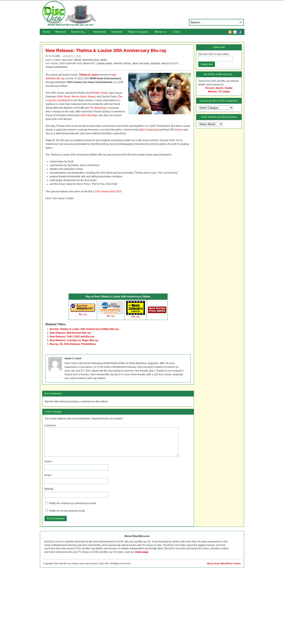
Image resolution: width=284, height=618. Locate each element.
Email (47, 475)
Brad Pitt (89, 63)
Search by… (77, 32)
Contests (116, 31)
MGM (135, 63)
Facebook (240, 32)
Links (176, 31)
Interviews (99, 31)
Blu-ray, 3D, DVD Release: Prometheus (73, 344)
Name (47, 461)
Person (209, 88)
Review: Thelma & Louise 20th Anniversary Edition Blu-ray (84, 329)
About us (159, 32)
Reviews (60, 31)
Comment (50, 425)
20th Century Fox (70, 63)
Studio (228, 88)
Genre (219, 88)
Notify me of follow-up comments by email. (73, 503)
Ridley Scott (170, 63)
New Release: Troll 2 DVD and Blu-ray (72, 336)
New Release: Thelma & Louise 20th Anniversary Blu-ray (106, 50)
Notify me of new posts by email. (67, 510)
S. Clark (54, 56)
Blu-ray (83, 314)
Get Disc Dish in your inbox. (214, 54)
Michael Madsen (150, 63)
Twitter (235, 32)
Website (49, 488)
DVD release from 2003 (108, 191)
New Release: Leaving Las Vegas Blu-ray (74, 340)
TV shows (224, 91)
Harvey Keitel (122, 63)
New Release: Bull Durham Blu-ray (70, 332)
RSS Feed (230, 32)
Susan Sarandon (56, 67)
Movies (212, 91)
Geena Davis (104, 63)
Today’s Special (136, 32)
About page (141, 552)
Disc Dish (142, 13)
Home (46, 31)
